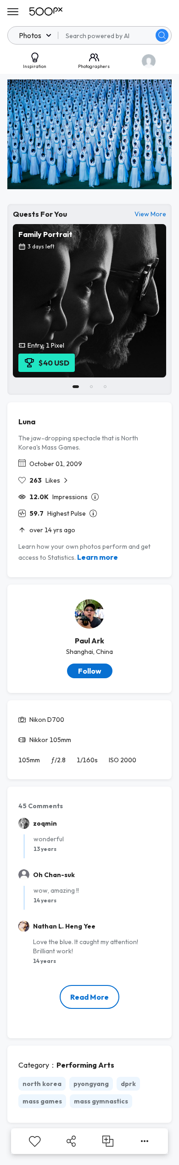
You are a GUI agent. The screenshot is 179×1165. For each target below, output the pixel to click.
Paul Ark (89, 640)
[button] (162, 35)
